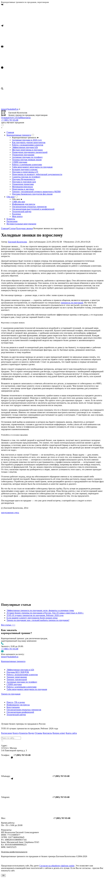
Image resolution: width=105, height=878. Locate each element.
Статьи (12, 228)
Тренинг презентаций (17, 679)
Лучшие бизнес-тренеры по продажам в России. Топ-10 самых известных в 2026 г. (45, 613)
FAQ (11, 117)
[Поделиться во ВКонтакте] (21, 536)
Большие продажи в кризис (25, 169)
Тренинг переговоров (17, 677)
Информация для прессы (23, 204)
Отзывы (5, 117)
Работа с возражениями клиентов (27, 145)
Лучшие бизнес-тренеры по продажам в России (23, 724)
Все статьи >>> (8, 625)
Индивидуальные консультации (21, 224)
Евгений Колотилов (17, 242)
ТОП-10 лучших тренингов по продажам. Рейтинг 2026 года (35, 615)
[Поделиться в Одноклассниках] (21, 578)
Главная (10, 132)
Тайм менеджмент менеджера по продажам (32, 167)
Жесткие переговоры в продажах (27, 150)
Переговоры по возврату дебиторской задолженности (37, 174)
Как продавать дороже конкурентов (28, 142)
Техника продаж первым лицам (27, 159)
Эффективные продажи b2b (25, 147)
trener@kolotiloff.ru (9, 109)
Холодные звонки (24, 228)
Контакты (26, 117)
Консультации (13, 707)
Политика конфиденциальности (14, 852)
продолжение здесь (10, 512)
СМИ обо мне (18, 201)
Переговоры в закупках (23, 189)
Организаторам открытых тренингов (29, 206)
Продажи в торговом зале (24, 182)
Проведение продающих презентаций (29, 152)
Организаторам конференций (20, 712)
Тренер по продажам (10, 694)
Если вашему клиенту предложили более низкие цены (32, 618)
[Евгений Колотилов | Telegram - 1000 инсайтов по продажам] (21, 44)
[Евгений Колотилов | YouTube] (21, 65)
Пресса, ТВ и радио (16, 702)
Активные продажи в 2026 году (27, 140)
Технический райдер (21, 211)
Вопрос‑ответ (58, 733)
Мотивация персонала (22, 186)
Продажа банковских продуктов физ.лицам (32, 194)
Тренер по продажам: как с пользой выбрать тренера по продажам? (38, 620)
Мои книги (17, 216)
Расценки (16, 214)
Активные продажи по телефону (27, 157)
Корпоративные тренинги (19, 135)
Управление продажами (23, 155)
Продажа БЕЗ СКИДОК (18, 672)
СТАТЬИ (17, 117)
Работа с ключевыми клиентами (27, 164)
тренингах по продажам (72, 302)
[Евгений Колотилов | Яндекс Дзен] (21, 86)
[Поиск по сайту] (52, 97)
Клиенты (11, 219)
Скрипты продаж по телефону (26, 177)
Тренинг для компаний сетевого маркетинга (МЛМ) (36, 191)
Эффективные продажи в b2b (20, 669)
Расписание (12, 221)
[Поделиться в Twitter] (21, 599)
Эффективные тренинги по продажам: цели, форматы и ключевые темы (40, 610)
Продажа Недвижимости (23, 179)
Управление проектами (23, 184)
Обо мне (10, 197)
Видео (31, 733)
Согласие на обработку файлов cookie (56, 865)
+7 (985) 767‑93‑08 (9, 120)
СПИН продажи (19, 162)
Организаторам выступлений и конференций (33, 209)
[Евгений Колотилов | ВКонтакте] (21, 23)
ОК (3, 875)
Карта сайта (71, 733)
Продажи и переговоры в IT (25, 172)
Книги (16, 733)
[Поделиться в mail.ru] (21, 557)
